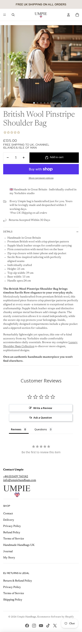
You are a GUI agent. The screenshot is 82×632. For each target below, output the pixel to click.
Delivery (8, 520)
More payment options (41, 178)
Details (7, 231)
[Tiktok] (48, 625)
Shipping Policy (12, 599)
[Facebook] (27, 625)
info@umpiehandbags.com (19, 480)
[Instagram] (34, 625)
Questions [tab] (40, 429)
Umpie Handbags (26, 617)
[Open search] (13, 14)
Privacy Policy (12, 526)
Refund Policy (11, 532)
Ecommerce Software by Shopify (55, 617)
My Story (9, 557)
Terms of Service (13, 538)
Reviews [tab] (16, 429)
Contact (8, 513)
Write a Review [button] (42, 408)
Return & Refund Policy (17, 581)
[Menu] (4, 14)
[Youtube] (41, 625)
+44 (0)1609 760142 (15, 476)
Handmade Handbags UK (19, 545)
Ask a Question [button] (42, 417)
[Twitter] (55, 625)
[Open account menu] (68, 14)
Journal (8, 551)
